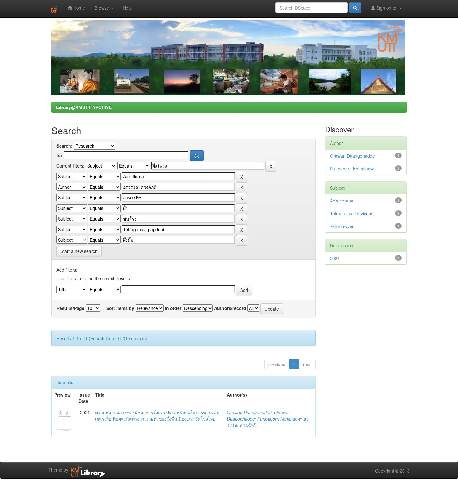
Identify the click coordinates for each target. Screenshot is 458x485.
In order (173, 308)
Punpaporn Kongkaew (279, 419)
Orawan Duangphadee (249, 412)
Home (78, 8)
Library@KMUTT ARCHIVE (84, 107)
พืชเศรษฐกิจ (341, 226)
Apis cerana (341, 200)
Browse (102, 8)
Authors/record (230, 308)
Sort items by (120, 308)
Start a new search (79, 251)
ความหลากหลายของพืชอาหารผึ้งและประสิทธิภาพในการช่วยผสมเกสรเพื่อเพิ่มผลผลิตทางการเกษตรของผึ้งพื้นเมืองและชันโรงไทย (157, 415)
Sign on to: (387, 8)
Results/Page (70, 308)
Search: (64, 146)
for (59, 155)
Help (127, 8)
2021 (335, 258)
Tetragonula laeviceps (351, 213)
